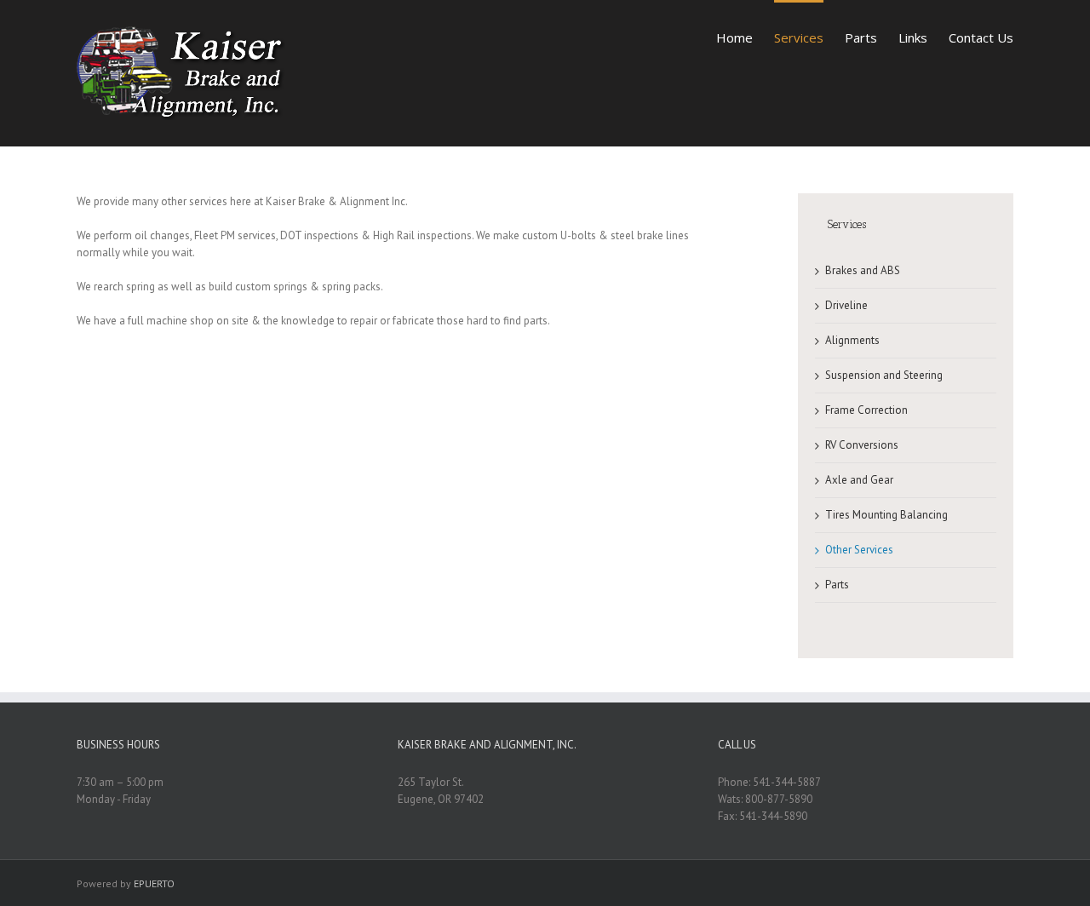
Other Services (859, 549)
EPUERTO (154, 883)
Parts (837, 584)
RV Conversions (861, 445)
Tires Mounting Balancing (886, 514)
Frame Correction (866, 410)
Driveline (846, 305)
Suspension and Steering (884, 375)
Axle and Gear (859, 480)
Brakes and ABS (862, 270)
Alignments (852, 340)
